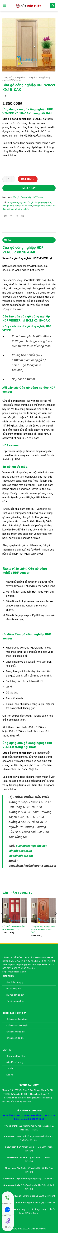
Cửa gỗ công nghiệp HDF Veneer (28, 197)
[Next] (55, 920)
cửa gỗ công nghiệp (16, 202)
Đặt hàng (27, 179)
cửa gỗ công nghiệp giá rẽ (39, 202)
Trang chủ (7, 77)
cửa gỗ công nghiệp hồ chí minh (17, 205)
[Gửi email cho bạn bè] (17, 216)
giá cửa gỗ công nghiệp (18, 209)
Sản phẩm (20, 77)
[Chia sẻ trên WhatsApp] (5, 216)
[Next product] (5, 96)
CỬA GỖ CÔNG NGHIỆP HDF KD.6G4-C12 (13, 928)
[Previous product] (11, 96)
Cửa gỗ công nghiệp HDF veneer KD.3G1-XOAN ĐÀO (43, 929)
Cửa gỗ (31, 77)
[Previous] (3, 920)
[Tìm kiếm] (52, 5)
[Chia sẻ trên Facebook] (11, 216)
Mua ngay (29, 188)
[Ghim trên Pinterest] (22, 216)
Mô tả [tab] (7, 240)
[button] (4, 6)
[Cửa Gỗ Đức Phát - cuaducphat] (28, 5)
